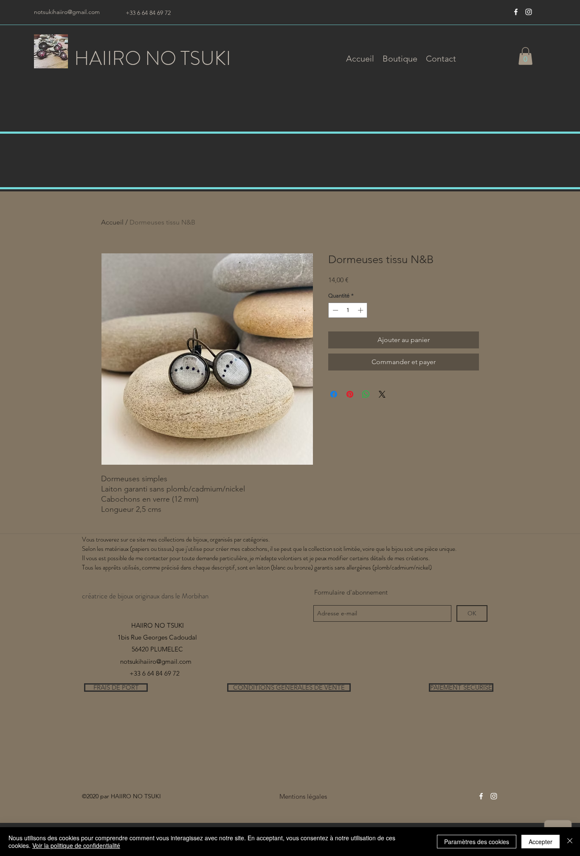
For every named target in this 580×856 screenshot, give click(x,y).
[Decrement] (334, 310)
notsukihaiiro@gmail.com (67, 12)
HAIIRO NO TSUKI (152, 58)
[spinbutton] (348, 310)
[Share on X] (382, 394)
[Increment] (361, 310)
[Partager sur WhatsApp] (366, 394)
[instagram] (528, 12)
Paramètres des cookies (476, 841)
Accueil (112, 222)
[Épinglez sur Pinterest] (350, 394)
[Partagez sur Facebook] (334, 394)
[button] (400, 58)
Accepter (540, 841)
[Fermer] (570, 841)
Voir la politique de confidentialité (76, 845)
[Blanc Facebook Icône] (516, 12)
